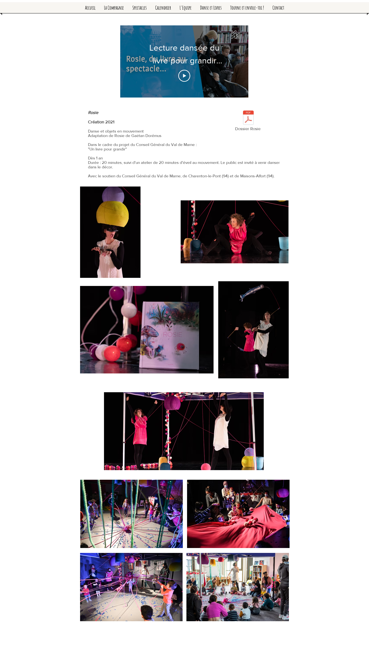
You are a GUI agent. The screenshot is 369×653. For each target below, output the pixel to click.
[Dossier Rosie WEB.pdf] (248, 118)
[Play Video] (184, 76)
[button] (139, 7)
